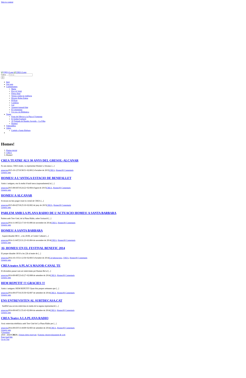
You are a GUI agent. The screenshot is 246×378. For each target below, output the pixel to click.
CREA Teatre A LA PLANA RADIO (24, 318)
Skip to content (7, 2)
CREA (52, 170)
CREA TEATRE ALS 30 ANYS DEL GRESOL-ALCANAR (39, 160)
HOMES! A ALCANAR (16, 195)
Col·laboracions (55, 258)
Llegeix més (6, 172)
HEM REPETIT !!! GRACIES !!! (23, 283)
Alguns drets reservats (28, 335)
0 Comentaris (68, 170)
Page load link (7, 337)
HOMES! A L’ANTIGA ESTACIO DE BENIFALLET (36, 178)
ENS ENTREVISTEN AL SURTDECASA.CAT (31, 300)
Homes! (59, 170)
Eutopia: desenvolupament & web (51, 335)
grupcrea (4, 170)
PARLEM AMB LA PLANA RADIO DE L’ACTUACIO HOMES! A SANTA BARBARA (58, 213)
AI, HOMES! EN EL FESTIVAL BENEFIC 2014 (33, 248)
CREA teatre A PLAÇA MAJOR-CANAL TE (30, 265)
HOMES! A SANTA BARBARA (22, 230)
